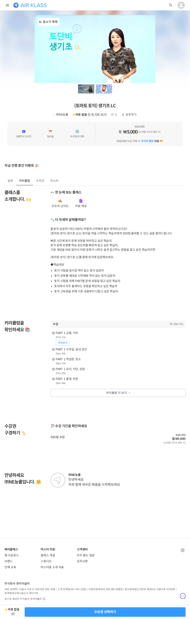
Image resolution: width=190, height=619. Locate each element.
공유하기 (131, 115)
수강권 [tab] (40, 181)
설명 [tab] (10, 181)
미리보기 (63, 342)
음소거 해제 (50, 22)
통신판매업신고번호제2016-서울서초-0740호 (150, 589)
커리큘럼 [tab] (24, 181)
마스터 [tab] (54, 181)
